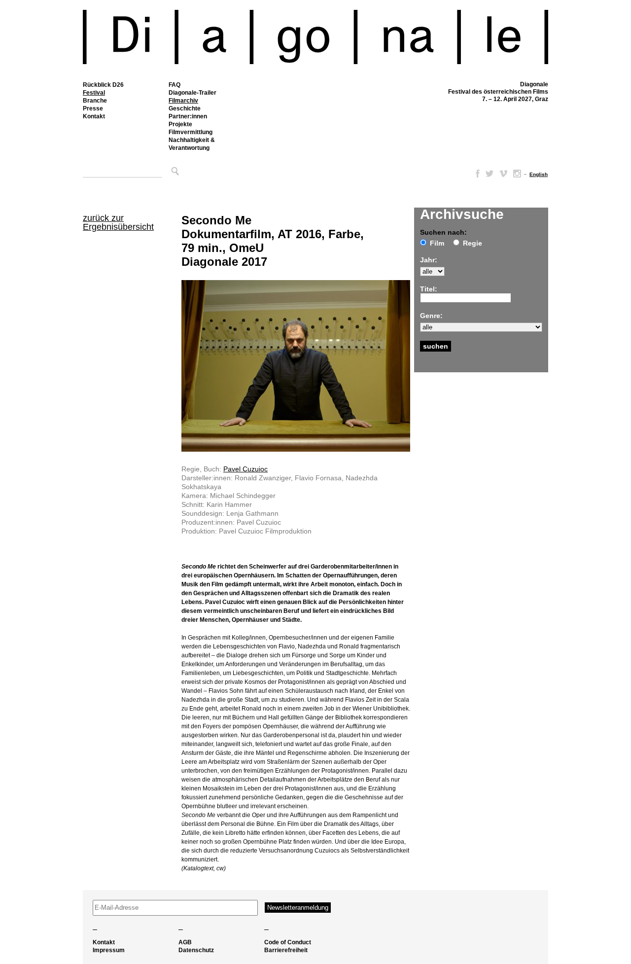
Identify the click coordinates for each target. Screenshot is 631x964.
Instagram (517, 174)
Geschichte (185, 108)
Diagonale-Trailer (192, 92)
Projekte (180, 124)
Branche (95, 100)
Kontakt (94, 116)
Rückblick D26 (103, 84)
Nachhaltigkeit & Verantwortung (192, 144)
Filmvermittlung (190, 132)
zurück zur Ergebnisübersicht (118, 222)
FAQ (174, 84)
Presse (93, 108)
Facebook (476, 174)
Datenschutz (196, 950)
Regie (472, 243)
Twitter (489, 174)
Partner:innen (188, 116)
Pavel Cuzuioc (245, 469)
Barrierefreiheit (286, 950)
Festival (94, 92)
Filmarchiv (183, 100)
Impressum (109, 950)
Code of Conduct (287, 942)
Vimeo (503, 174)
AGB (185, 942)
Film (437, 243)
